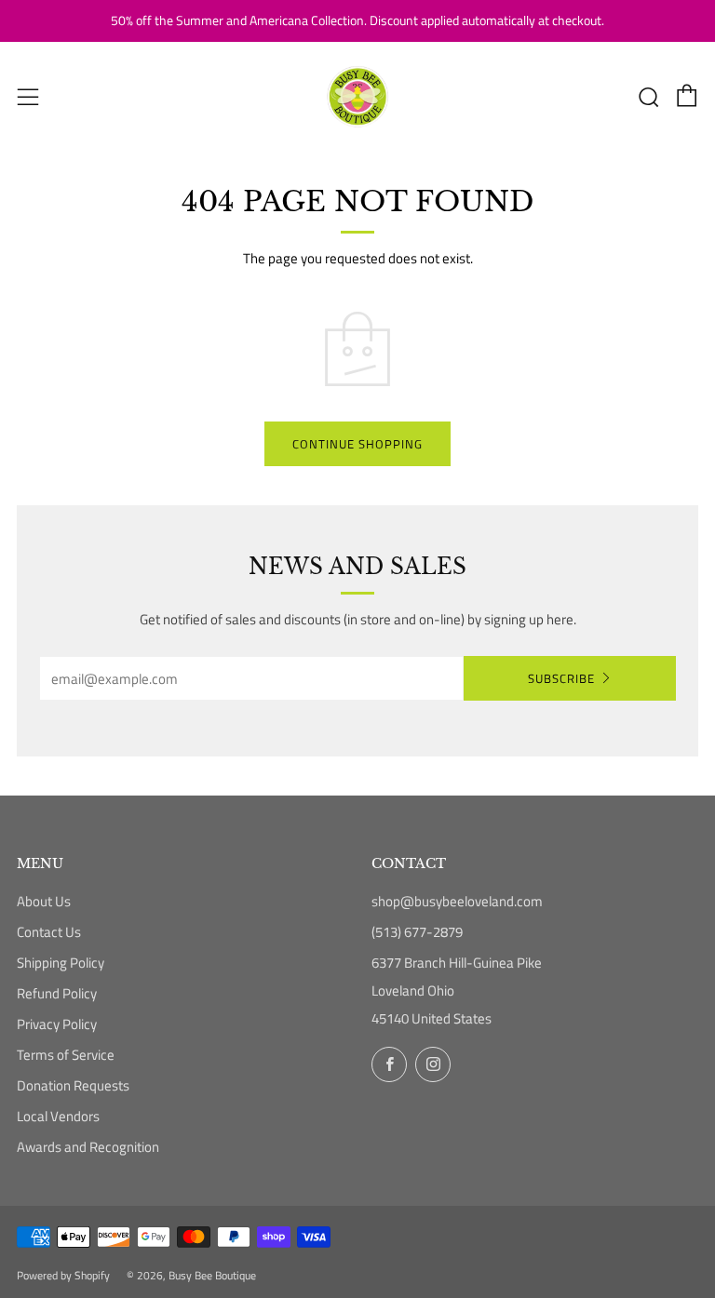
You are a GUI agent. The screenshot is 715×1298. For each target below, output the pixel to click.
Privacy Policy (57, 1024)
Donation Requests (73, 1085)
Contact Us (49, 932)
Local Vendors (58, 1116)
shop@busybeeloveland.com (457, 901)
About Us (44, 901)
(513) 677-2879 (417, 932)
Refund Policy (57, 993)
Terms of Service (66, 1054)
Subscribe (561, 678)
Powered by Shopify (63, 1275)
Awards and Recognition (88, 1146)
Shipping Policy (60, 962)
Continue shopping (357, 444)
